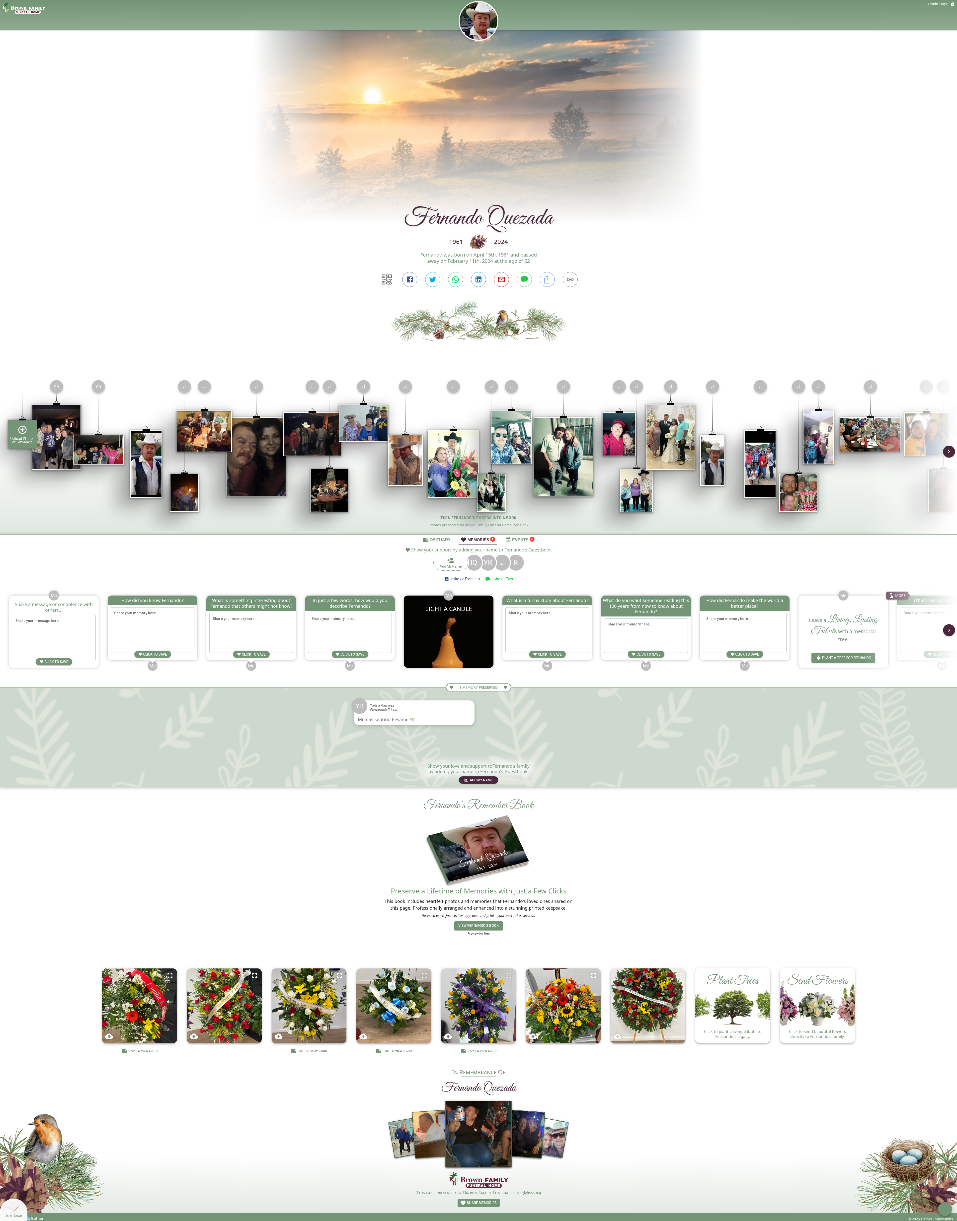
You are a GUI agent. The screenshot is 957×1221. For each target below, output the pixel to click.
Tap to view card (143, 1051)
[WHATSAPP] (455, 279)
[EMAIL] (501, 279)
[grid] (478, 455)
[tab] (437, 539)
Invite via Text (501, 579)
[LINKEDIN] (478, 279)
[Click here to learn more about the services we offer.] (478, 1180)
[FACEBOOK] (409, 279)
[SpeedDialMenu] (945, 1209)
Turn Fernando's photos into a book (479, 518)
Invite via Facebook (464, 579)
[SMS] (524, 279)
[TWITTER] (432, 279)
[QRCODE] (386, 279)
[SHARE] (547, 279)
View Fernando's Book (478, 926)
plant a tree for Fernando (846, 658)
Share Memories (481, 1203)
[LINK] (570, 279)
